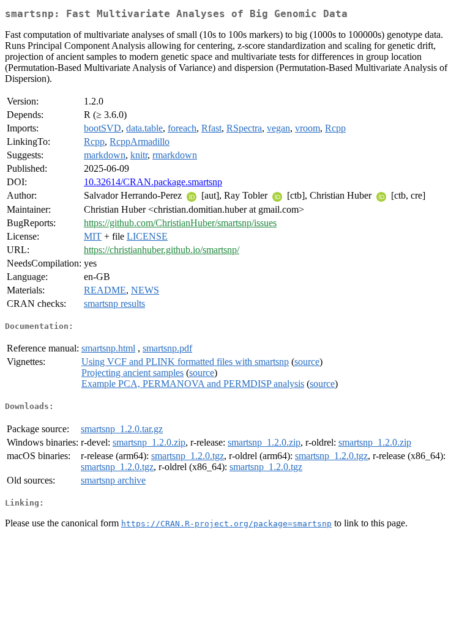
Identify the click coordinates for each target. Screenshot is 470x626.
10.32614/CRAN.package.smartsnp (153, 182)
